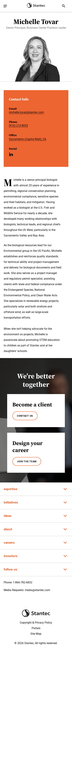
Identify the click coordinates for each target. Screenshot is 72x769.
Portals (36, 628)
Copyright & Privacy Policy (36, 622)
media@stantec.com (37, 590)
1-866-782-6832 (22, 582)
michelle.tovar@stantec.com (26, 112)
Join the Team (27, 461)
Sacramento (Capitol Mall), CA (27, 139)
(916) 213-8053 (18, 125)
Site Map (35, 633)
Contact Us (25, 415)
